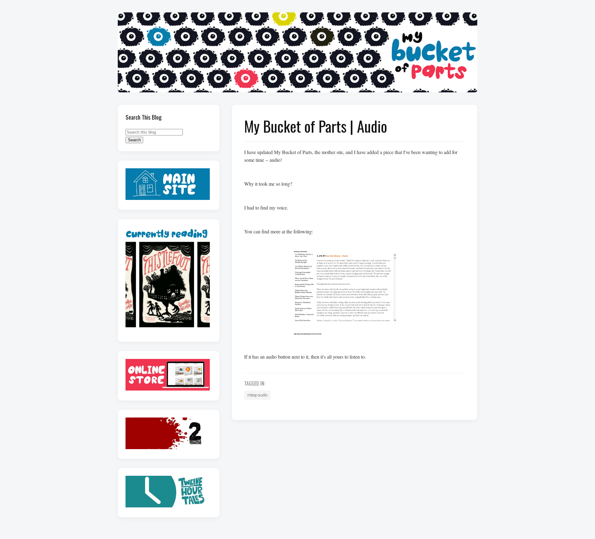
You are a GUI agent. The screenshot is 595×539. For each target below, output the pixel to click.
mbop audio (257, 395)
